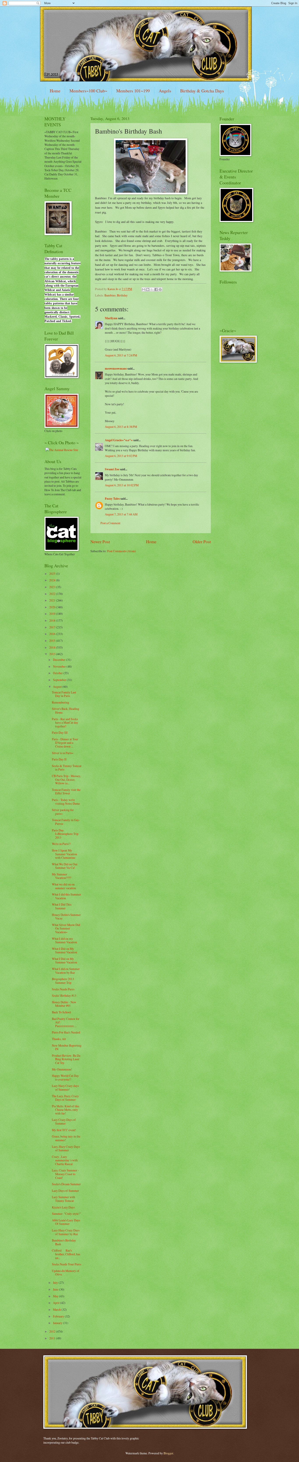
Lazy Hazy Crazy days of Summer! (65, 1088)
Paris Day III (60, 732)
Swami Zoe (112, 469)
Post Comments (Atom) (121, 551)
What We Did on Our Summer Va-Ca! (64, 866)
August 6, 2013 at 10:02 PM (122, 485)
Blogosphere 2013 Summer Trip (63, 981)
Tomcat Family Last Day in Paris (64, 694)
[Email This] (143, 289)
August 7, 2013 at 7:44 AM (121, 514)
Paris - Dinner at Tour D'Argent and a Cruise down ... (65, 742)
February (59, 1316)
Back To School (61, 1012)
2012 (52, 1331)
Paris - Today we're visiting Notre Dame (66, 802)
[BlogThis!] (148, 289)
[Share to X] (152, 289)
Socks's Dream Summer (66, 1184)
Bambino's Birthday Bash (64, 1242)
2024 (52, 580)
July (56, 1282)
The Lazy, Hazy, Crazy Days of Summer (65, 1098)
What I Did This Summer (61, 906)
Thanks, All (59, 1039)
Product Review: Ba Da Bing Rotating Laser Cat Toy (66, 1059)
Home (55, 91)
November (60, 666)
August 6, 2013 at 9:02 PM (121, 456)
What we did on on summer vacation (64, 886)
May (56, 1296)
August (57, 686)
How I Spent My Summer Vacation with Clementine (64, 854)
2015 (52, 640)
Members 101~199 (133, 91)
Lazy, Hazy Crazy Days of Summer (66, 1148)
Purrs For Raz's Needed (66, 1032)
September (60, 680)
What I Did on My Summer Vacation (64, 950)
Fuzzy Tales (112, 498)
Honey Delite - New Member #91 (64, 1004)
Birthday (122, 295)
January (58, 1323)
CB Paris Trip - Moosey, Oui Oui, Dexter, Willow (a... (66, 779)
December (59, 660)
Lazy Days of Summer (65, 1191)
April (56, 1303)
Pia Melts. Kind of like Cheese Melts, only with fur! (65, 1109)
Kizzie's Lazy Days (63, 1207)
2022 (52, 594)
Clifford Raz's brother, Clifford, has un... (66, 1254)
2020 (52, 607)
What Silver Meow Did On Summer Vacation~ (66, 928)
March (57, 1309)
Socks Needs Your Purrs (66, 1264)
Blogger (168, 1453)
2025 (52, 573)
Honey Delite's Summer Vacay (66, 917)
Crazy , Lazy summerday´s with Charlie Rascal (65, 1160)
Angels (165, 91)
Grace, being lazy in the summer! (66, 1138)
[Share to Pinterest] (160, 289)
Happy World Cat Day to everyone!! (65, 1077)
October (58, 673)
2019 (52, 614)
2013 (52, 654)
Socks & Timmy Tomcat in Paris (66, 768)
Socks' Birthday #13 (64, 995)
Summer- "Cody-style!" (66, 1214)
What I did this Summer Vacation (66, 896)
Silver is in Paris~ (62, 753)
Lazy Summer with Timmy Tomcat (63, 1199)
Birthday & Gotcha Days (202, 91)
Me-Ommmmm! (62, 1069)
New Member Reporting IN (66, 1047)
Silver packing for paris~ (63, 812)
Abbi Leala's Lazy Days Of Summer (66, 1222)
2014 (52, 647)
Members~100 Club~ (88, 91)
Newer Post (100, 541)
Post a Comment (110, 523)
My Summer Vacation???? (61, 876)
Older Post (202, 541)
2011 (52, 1338)
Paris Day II (59, 759)
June (56, 1289)
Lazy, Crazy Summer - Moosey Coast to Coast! (65, 1174)
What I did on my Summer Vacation (64, 940)
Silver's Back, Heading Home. (65, 710)
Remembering (60, 702)
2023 (52, 587)
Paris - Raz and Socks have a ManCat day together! (65, 722)
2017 (52, 627)
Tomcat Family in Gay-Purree (66, 822)
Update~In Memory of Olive (65, 1273)
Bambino (110, 295)
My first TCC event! (64, 1130)
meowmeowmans (116, 368)
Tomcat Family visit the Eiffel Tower (66, 791)
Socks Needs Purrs (63, 989)
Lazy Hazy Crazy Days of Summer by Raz (65, 1232)
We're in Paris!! (61, 844)
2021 (52, 600)
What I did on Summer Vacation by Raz (66, 971)
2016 (52, 634)
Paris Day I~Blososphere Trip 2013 (65, 833)
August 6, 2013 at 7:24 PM (121, 355)
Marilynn (111, 318)
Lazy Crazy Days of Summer (64, 1121)
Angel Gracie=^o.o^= (119, 440)
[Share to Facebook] (156, 289)
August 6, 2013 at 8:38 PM (121, 427)
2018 (52, 620)
